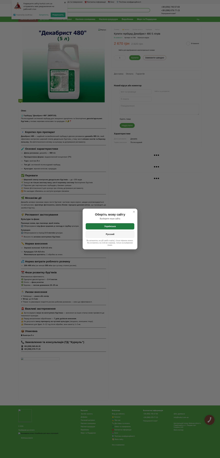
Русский (110, 234)
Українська (110, 226)
